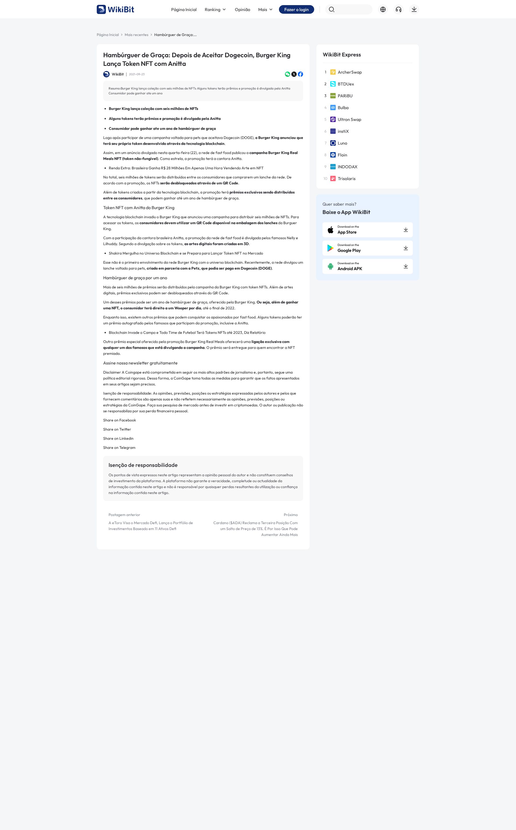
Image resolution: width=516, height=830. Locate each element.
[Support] (398, 9)
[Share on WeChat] (287, 74)
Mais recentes (136, 34)
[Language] (383, 9)
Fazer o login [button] (296, 9)
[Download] (414, 9)
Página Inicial (108, 34)
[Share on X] (294, 74)
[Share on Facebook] (300, 74)
